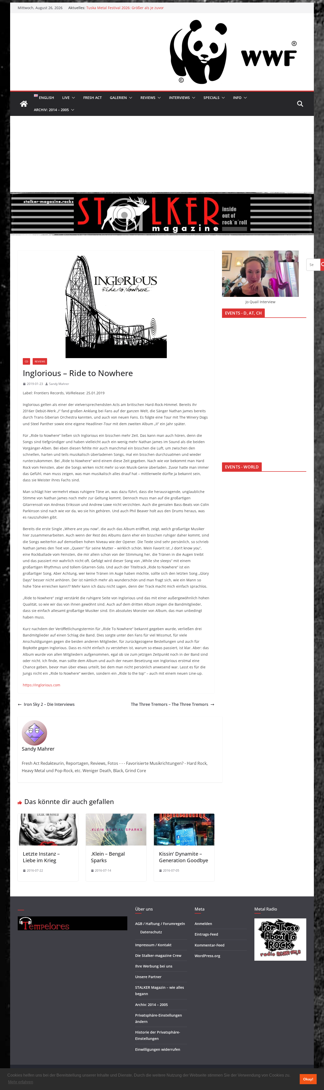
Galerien (118, 97)
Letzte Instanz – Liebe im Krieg (41, 857)
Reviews (147, 97)
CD (26, 361)
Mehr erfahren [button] (20, 1082)
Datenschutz (151, 932)
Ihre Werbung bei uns (153, 966)
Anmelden (203, 923)
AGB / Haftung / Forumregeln (160, 923)
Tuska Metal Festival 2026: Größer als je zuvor (125, 7)
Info (237, 97)
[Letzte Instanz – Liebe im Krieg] (48, 817)
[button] (72, 97)
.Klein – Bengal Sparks (108, 857)
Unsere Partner (148, 976)
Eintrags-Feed (206, 934)
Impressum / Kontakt (153, 944)
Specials (211, 97)
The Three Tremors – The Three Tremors (169, 704)
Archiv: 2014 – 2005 (51, 109)
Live (66, 97)
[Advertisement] (162, 153)
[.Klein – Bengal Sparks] (116, 817)
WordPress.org (207, 955)
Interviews (179, 97)
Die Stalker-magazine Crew (158, 955)
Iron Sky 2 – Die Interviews (49, 704)
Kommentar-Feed (210, 945)
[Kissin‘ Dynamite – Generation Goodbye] (184, 817)
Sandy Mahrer (59, 384)
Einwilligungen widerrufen (157, 1049)
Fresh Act (92, 97)
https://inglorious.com (41, 685)
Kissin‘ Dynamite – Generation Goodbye (183, 857)
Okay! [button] (308, 1079)
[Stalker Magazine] (24, 104)
